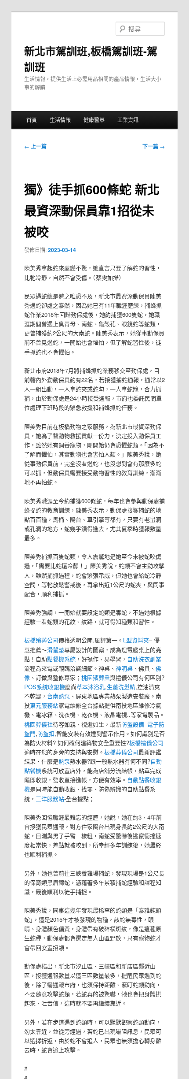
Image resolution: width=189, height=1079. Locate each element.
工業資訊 (127, 119)
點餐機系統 (61, 659)
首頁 (31, 119)
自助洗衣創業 (144, 659)
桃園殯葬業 (95, 677)
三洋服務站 (50, 798)
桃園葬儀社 (38, 724)
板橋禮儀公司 (146, 742)
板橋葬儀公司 (121, 752)
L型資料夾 (136, 640)
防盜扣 (46, 733)
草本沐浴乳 (90, 686)
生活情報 (60, 119)
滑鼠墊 (55, 649)
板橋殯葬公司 (41, 640)
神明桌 (124, 668)
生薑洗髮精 (121, 686)
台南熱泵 (58, 696)
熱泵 (64, 761)
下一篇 (153, 146)
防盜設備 (132, 724)
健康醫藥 (94, 119)
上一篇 (35, 146)
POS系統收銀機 (44, 686)
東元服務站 (44, 705)
